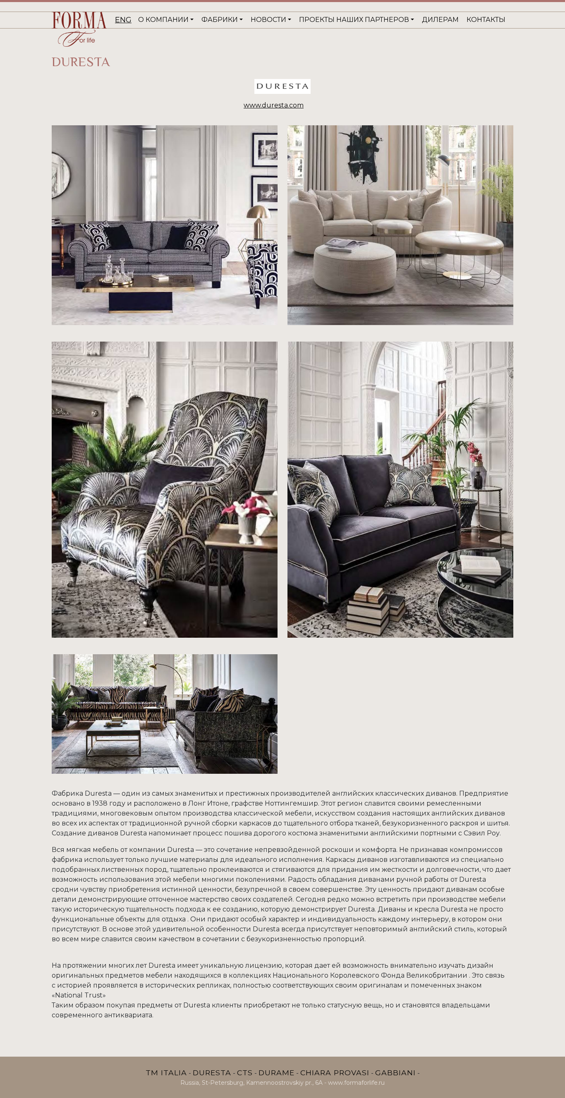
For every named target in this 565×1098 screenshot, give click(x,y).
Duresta (212, 1072)
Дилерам (440, 20)
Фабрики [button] (219, 20)
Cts (245, 1072)
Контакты (486, 20)
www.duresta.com (274, 105)
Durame (276, 1072)
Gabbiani (395, 1072)
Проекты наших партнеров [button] (354, 20)
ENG (123, 19)
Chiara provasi (334, 1072)
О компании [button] (163, 20)
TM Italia (166, 1072)
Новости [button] (268, 20)
